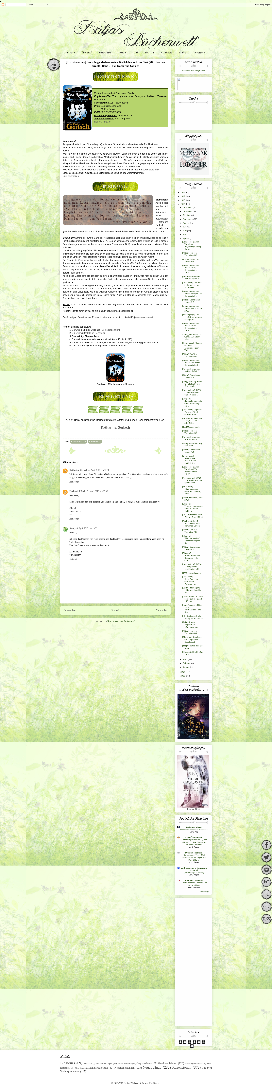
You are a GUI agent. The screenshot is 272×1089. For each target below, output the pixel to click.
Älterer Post (162, 610)
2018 (183, 192)
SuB (136, 52)
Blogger (156, 1083)
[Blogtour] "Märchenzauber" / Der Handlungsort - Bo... (192, 539)
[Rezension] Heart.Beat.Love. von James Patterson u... (191, 580)
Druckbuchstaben (194, 853)
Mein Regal (80, 1068)
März (185, 659)
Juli (184, 227)
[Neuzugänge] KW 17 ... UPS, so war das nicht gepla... (192, 317)
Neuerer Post (69, 610)
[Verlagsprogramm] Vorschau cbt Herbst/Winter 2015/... (190, 327)
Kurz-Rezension (78, 441)
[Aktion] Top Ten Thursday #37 (189, 355)
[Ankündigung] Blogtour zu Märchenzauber (190, 624)
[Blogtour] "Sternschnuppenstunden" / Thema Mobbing (192, 507)
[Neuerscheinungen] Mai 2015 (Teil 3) (191, 277)
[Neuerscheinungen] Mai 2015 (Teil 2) (191, 370)
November (188, 211)
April (185, 238)
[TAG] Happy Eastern (191, 573)
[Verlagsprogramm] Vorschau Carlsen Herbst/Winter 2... (191, 362)
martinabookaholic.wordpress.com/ (194, 869)
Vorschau (149, 52)
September (188, 219)
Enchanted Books (77, 491)
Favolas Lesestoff (194, 880)
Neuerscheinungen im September (194, 830)
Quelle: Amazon (71, 176)
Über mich (86, 52)
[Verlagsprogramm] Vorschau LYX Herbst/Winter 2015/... (190, 470)
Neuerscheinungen (124, 1067)
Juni (185, 231)
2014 (183, 672)
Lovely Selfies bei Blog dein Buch (192, 444)
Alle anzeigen (204, 891)
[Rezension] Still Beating (194, 872)
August (186, 223)
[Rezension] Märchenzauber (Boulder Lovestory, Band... (192, 490)
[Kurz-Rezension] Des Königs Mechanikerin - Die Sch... (192, 608)
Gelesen (123, 52)
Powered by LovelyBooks (193, 70)
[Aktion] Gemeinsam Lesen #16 (191, 301)
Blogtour (66, 1063)
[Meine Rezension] (110, 330)
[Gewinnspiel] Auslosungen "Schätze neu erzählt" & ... (189, 459)
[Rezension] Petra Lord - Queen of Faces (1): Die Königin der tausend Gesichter (194, 842)
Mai (185, 234)
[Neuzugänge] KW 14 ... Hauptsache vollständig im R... (191, 566)
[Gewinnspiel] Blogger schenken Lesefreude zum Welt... (192, 346)
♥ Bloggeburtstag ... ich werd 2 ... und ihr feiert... (192, 336)
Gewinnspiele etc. (167, 1063)
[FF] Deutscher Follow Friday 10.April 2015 (192, 516)
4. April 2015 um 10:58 (98, 470)
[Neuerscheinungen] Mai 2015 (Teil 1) (191, 438)
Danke (182, 52)
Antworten (74, 482)
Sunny (72, 528)
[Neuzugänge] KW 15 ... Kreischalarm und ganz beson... (192, 480)
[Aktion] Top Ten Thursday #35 (189, 530)
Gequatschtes (143, 1063)
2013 (183, 676)
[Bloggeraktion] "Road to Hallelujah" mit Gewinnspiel (192, 383)
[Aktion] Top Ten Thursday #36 (189, 432)
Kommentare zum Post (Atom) (121, 621)
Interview (199, 1063)
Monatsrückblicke (98, 1067)
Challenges (166, 52)
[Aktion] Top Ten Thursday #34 (189, 632)
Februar (187, 663)
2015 (183, 204)
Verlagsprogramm (69, 1071)
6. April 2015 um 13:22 (86, 528)
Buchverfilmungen (104, 1063)
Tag (204, 1067)
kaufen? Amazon (102, 122)
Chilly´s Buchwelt (193, 837)
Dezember (188, 207)
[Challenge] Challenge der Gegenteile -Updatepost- (192, 639)
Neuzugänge (152, 1067)
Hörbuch (188, 1063)
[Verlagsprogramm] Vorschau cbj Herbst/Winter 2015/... (190, 269)
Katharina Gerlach (78, 470)
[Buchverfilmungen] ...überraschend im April (191, 590)
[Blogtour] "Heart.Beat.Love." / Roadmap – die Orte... (192, 556)
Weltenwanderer (194, 827)
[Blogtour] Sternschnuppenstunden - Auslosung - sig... (192, 402)
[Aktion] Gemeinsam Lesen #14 (191, 451)
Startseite (69, 52)
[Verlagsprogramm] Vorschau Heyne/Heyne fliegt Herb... (191, 245)
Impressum (199, 52)
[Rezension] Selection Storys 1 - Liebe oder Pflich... (192, 420)
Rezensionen (105, 52)
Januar (186, 667)
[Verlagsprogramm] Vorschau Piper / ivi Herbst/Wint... (192, 293)
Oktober (187, 215)
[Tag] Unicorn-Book (190, 427)
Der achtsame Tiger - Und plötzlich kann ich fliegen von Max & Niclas (194, 857)
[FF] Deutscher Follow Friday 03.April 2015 (192, 617)
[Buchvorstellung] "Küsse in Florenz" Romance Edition (191, 523)
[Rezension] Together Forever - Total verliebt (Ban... (191, 412)
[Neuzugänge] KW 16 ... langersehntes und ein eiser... (191, 392)
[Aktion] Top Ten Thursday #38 (189, 254)
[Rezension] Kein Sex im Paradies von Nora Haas (191, 285)
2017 (183, 196)
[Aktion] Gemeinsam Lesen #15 (191, 376)
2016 (183, 200)
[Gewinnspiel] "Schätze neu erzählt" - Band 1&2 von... (192, 598)
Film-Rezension (124, 1063)
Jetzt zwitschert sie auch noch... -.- (190, 260)
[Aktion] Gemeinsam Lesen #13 (191, 548)
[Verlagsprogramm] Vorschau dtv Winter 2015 (192, 308)
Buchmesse (87, 1063)
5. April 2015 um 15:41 (97, 491)
